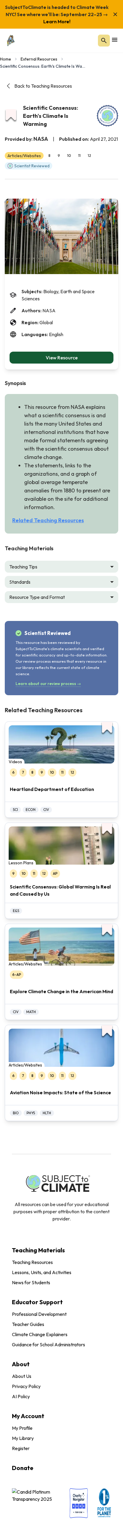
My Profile (22, 1428)
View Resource (62, 358)
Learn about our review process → (48, 683)
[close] (115, 14)
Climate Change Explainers (39, 1334)
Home (5, 59)
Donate (22, 1468)
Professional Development (39, 1314)
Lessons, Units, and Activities (41, 1272)
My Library (23, 1438)
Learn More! (56, 21)
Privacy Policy (26, 1386)
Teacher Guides (28, 1324)
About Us (21, 1376)
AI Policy (21, 1396)
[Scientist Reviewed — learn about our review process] (107, 115)
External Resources (39, 59)
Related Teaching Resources (48, 520)
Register (21, 1448)
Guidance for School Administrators (48, 1344)
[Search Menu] (104, 41)
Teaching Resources (32, 1262)
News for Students (31, 1282)
